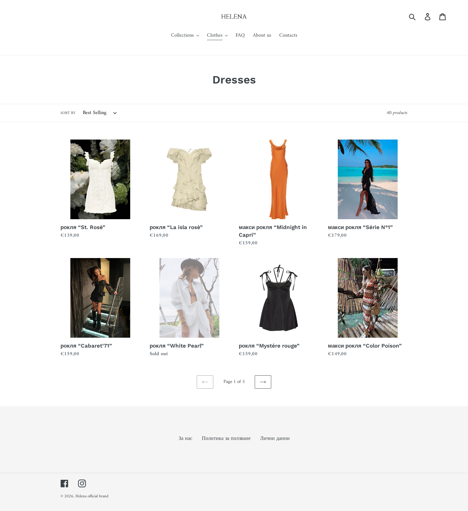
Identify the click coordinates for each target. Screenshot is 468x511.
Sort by (67, 113)
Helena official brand (92, 496)
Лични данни (275, 438)
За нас (185, 438)
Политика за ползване (226, 438)
